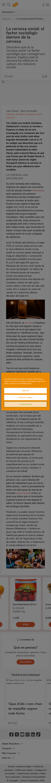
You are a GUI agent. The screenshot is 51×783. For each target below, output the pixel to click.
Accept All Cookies (25, 397)
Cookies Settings (25, 404)
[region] (25, 391)
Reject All (25, 391)
